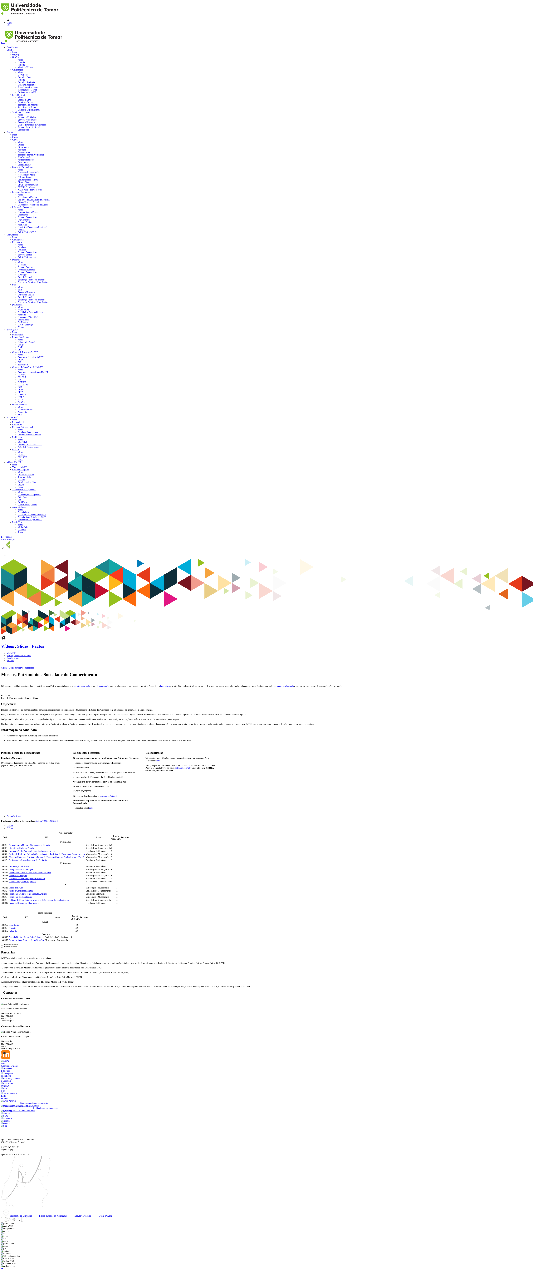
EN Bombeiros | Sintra (28, 180)
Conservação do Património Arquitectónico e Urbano (32, 851)
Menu (14, 52)
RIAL (20, 459)
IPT (3, 42)
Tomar (20, 532)
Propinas (21, 230)
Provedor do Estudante (28, 87)
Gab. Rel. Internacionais (28, 447)
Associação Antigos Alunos (30, 519)
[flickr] (24, 1221)
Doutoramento (24, 152)
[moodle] (5, 1058)
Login (9, 22)
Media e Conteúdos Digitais (21, 891)
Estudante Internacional (22, 427)
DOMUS (22, 382)
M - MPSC (11, 653)
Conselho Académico (27, 85)
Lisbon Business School (28, 202)
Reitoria (21, 80)
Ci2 (19, 362)
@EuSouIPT (18, 305)
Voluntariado (23, 320)
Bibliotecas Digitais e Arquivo (22, 848)
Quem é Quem (105, 1216)
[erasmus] (5, 1121)
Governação (17, 70)
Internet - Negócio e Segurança (22, 881)
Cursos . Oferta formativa (12, 668)
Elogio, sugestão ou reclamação (53, 1216)
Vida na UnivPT (14, 462)
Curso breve (23, 162)
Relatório (13, 931)
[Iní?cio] (30, 15)
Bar (19, 499)
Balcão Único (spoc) (27, 257)
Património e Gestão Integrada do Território (28, 860)
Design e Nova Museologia (21, 869)
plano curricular (103, 686)
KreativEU (17, 424)
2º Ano (10, 828)
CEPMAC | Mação (26, 187)
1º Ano (10, 825)
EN (8, 25)
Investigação (12, 330)
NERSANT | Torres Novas (30, 190)
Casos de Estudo (16, 888)
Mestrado (22, 150)
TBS (20, 414)
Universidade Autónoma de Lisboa (33, 205)
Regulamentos (24, 220)
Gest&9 (21, 402)
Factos (38, 646)
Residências (23, 502)
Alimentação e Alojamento (24, 489)
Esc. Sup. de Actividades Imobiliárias (34, 200)
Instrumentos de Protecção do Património (27, 878)
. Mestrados (29, 668)
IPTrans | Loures (25, 177)
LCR (20, 387)
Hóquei (21, 487)
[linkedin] (19, 1221)
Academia (22, 412)
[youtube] (14, 1221)
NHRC (21, 397)
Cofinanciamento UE (27, 92)
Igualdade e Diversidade (28, 317)
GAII (20, 347)
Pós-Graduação (24, 157)
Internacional (12, 417)
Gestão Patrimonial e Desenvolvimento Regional (30, 872)
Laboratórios (23, 130)
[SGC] (4, 1116)
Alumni (21, 327)
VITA (20, 399)
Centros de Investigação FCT (25, 352)
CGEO (21, 360)
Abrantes (22, 529)
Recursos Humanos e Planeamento (24, 903)
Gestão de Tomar (25, 102)
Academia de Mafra (26, 175)
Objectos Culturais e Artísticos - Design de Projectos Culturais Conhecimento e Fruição (47, 857)
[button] (2, 1268)
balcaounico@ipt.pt (108, 796)
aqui (91, 808)
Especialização (24, 165)
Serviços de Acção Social (29, 127)
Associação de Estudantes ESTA (32, 517)
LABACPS (23, 384)
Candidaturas (12, 47)
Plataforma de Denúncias (20, 1216)
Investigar (22, 275)
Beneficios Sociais (26, 295)
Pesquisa (8, 537)
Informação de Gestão (27, 90)
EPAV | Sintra (24, 182)
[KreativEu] (6, 1118)
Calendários (23, 215)
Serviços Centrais (25, 267)
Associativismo (19, 507)
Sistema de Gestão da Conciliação (32, 282)
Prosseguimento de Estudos (19, 655)
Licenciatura (23, 147)
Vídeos (7, 646)
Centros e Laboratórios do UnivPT (27, 367)
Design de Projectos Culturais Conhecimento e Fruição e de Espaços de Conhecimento (47, 854)
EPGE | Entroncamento (28, 185)
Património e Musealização (20, 897)
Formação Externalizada (22, 167)
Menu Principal (8, 539)
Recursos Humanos (26, 122)
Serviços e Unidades (21, 112)
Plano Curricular (14, 816)
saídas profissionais (285, 686)
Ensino (10, 132)
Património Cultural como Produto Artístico (28, 894)
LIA (20, 350)
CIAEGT (22, 377)
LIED (20, 389)
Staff (14, 285)
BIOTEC (22, 374)
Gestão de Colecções (18, 875)
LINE (20, 392)
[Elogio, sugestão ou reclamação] (8, 1101)
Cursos (15, 140)
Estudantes (17, 242)
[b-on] (4, 1126)
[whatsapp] (29, 1221)
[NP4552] (6, 1113)
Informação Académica (22, 207)
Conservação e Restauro (19, 866)
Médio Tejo (17, 522)
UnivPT (10, 50)
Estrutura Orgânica (82, 1216)
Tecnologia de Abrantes (28, 105)
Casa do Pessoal (25, 277)
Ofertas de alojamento (27, 504)
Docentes (16, 260)
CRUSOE (22, 457)
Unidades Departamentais (29, 110)
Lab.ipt (21, 345)
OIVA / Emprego (25, 325)
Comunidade (12, 235)
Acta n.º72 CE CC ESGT (46, 821)
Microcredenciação (26, 160)
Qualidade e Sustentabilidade (30, 312)
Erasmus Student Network (29, 434)
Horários (10, 660)
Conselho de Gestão (26, 82)
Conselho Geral (25, 77)
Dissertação (14, 925)
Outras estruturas (19, 404)
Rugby (21, 484)
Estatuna (21, 479)
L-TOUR (22, 394)
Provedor (22, 250)
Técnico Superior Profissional (31, 155)
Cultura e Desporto (20, 469)
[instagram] (8, 1221)
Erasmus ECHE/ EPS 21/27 (30, 444)
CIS (19, 379)
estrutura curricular (82, 686)
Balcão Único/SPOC (27, 232)
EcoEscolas (23, 322)
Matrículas (22, 225)
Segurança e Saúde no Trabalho (32, 280)
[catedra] (5, 1123)
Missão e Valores (25, 67)
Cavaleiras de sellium (27, 482)
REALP (15, 449)
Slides (22, 646)
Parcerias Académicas (21, 192)
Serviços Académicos (27, 120)
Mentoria (22, 315)
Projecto (12, 928)
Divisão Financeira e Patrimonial (32, 125)
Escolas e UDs (18, 95)
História (15, 57)
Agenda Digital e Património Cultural (25, 937)
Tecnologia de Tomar (27, 107)
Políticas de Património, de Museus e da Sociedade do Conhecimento (39, 900)
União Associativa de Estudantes (32, 514)
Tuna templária (24, 477)
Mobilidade (17, 437)
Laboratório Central (20, 337)
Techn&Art (23, 364)
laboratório (165, 686)
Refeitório (22, 497)
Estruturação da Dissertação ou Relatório (26, 940)
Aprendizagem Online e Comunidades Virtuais (29, 845)
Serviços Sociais (25, 222)
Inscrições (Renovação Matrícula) (32, 227)
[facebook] (3, 1221)
